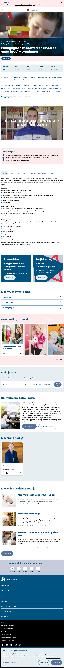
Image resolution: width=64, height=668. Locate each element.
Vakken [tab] (12, 173)
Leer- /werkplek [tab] (22, 173)
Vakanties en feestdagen (8, 640)
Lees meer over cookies (53, 658)
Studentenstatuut (6, 634)
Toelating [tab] (32, 173)
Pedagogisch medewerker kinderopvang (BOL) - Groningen (19, 44)
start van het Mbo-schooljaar (25, 5)
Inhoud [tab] (5, 173)
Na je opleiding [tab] (42, 173)
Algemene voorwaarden (7, 625)
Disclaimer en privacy (7, 628)
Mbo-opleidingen (10, 41)
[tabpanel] (32, 211)
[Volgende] (61, 359)
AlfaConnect (4, 623)
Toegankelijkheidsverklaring (8, 637)
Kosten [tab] (52, 173)
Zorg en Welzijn (23, 41)
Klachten (3, 631)
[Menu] (2, 10)
